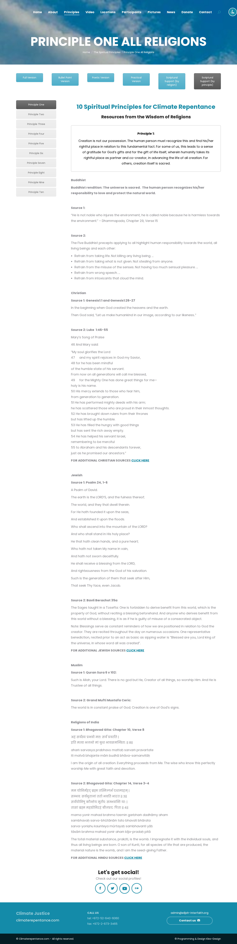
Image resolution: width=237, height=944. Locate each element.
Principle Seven (36, 163)
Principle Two (36, 114)
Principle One (36, 104)
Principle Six (36, 153)
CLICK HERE (140, 460)
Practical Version (136, 79)
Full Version (29, 77)
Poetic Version (100, 77)
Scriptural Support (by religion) (172, 81)
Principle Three (36, 124)
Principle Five (36, 143)
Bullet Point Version (65, 79)
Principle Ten (36, 192)
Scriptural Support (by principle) (207, 81)
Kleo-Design (213, 939)
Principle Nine (36, 182)
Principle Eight (36, 172)
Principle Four (36, 134)
